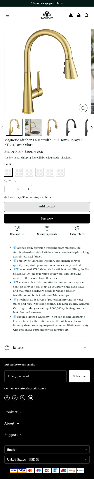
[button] (7, 15)
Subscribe (79, 376)
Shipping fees (29, 157)
